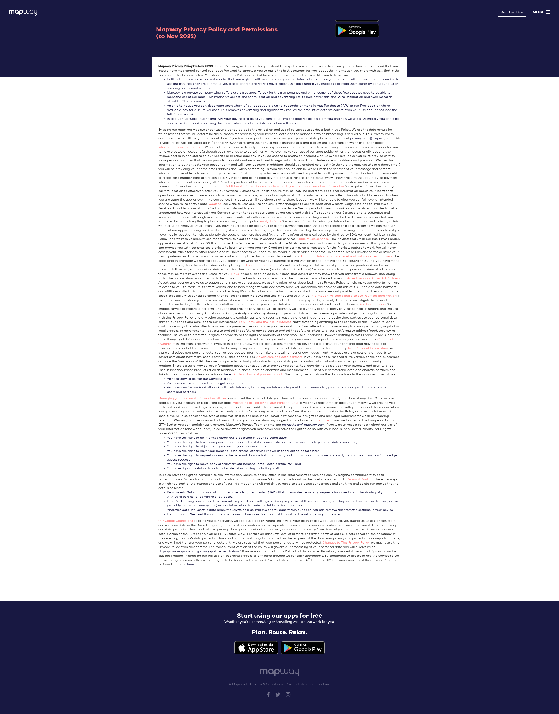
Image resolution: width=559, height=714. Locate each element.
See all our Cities (512, 12)
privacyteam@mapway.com (371, 138)
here (227, 374)
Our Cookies (319, 684)
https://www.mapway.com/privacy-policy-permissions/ (199, 551)
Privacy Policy (296, 684)
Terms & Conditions (268, 684)
